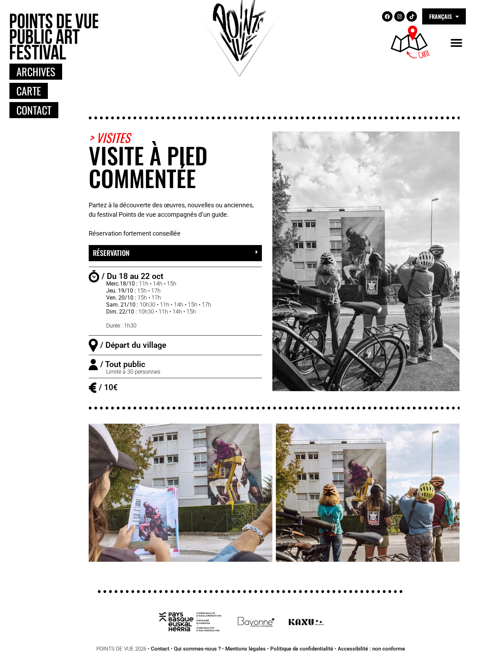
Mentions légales (245, 649)
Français (440, 16)
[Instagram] (399, 16)
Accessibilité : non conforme (371, 649)
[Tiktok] (411, 16)
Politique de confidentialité (301, 649)
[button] (456, 42)
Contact (160, 649)
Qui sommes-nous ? (197, 649)
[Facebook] (387, 16)
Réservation (111, 252)
